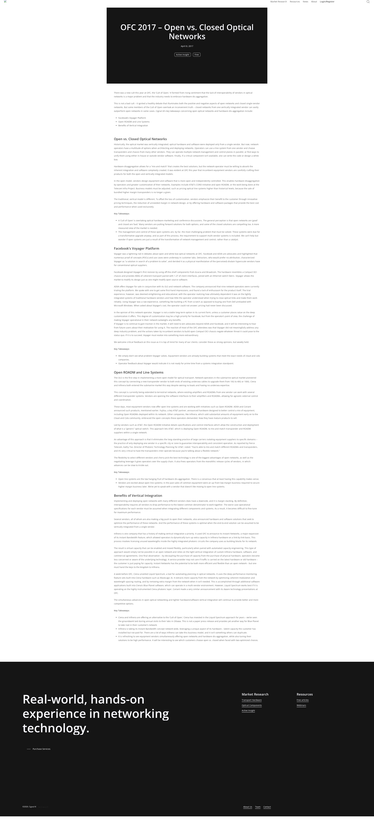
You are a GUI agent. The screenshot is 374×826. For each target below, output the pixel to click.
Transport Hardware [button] (252, 700)
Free (197, 54)
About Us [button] (247, 806)
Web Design (41, 807)
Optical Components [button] (252, 705)
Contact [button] (267, 806)
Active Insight (182, 54)
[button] (39, 749)
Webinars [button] (301, 705)
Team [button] (257, 806)
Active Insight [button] (248, 710)
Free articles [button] (303, 700)
